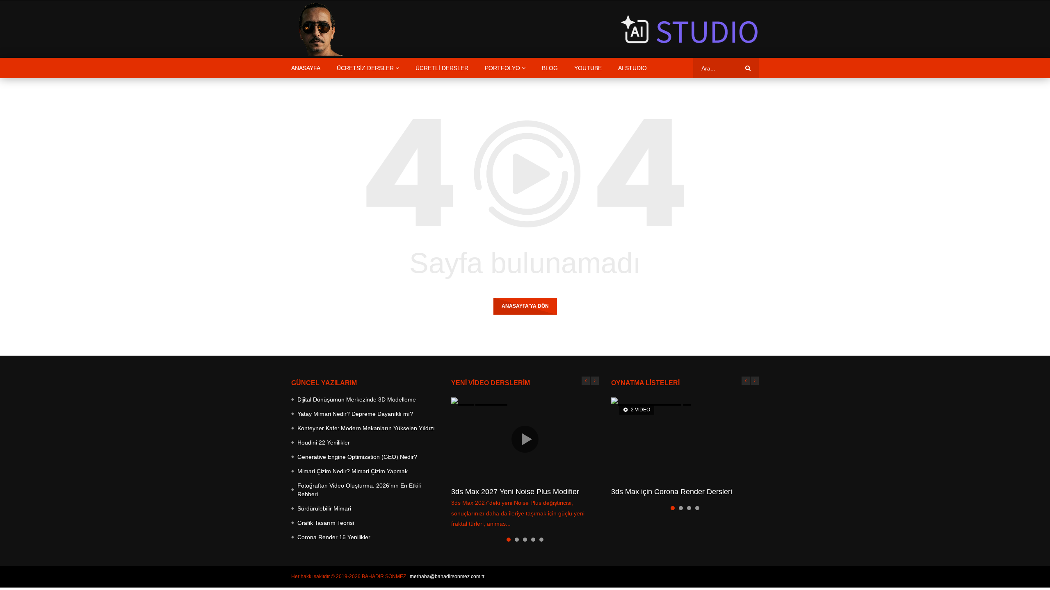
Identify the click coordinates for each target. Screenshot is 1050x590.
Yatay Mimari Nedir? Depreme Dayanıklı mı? (355, 414)
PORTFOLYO (502, 68)
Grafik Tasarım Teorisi (325, 523)
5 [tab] (541, 540)
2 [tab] (517, 540)
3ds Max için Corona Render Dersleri (671, 492)
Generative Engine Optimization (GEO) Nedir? (357, 457)
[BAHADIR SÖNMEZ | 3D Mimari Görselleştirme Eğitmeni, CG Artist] (318, 29)
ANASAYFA (305, 68)
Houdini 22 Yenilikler (323, 442)
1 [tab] (509, 540)
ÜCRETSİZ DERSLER (365, 68)
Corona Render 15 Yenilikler (333, 537)
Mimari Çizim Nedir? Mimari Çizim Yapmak (352, 471)
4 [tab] (533, 540)
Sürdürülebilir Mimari (324, 508)
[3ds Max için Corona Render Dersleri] (685, 439)
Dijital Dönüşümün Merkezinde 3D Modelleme (356, 399)
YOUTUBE (588, 68)
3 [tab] (525, 540)
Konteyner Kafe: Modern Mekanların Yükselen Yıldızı (366, 428)
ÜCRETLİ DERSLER (441, 68)
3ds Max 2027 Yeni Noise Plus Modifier (515, 492)
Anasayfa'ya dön (525, 306)
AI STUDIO (632, 68)
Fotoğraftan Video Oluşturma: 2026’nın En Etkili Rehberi (359, 489)
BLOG (550, 68)
